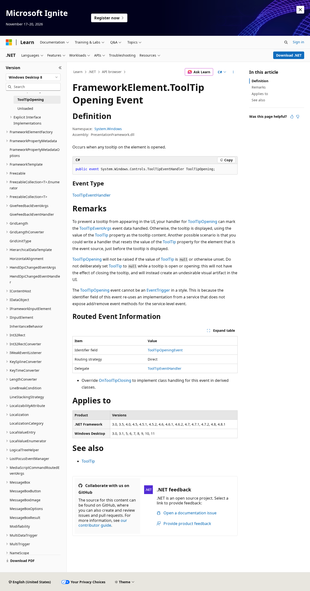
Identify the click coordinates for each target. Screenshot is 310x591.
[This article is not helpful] (298, 116)
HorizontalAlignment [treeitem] (26, 258)
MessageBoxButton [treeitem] (25, 491)
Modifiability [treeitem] (20, 526)
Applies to (260, 93)
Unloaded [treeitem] (25, 108)
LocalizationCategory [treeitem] (26, 423)
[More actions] (233, 72)
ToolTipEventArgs (95, 228)
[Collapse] (60, 68)
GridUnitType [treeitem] (20, 241)
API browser (112, 71)
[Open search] (286, 42)
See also (258, 100)
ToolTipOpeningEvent (165, 350)
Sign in (298, 42)
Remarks (259, 87)
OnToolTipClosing (115, 380)
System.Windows (108, 128)
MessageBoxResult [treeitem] (25, 517)
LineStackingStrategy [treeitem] (27, 397)
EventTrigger (158, 290)
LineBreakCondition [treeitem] (25, 388)
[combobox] (33, 77)
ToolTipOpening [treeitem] (30, 99)
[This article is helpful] (292, 116)
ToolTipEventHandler (91, 195)
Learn (78, 71)
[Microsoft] (9, 42)
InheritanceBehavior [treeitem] (26, 326)
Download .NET (289, 55)
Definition (260, 81)
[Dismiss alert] (300, 10)
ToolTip (101, 235)
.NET (92, 71)
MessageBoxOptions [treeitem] (26, 508)
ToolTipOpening (202, 221)
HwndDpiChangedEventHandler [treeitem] (35, 279)
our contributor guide (102, 523)
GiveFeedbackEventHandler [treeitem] (32, 214)
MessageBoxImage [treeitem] (25, 500)
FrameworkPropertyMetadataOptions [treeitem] (35, 152)
